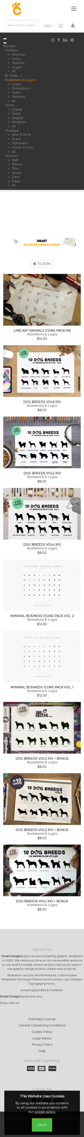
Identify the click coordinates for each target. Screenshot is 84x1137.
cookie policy (44, 1112)
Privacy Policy (42, 1044)
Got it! (42, 1125)
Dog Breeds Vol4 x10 (42, 545)
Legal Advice (42, 1038)
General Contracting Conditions (42, 1025)
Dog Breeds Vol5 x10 (42, 473)
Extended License (42, 1019)
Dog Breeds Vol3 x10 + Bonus (42, 759)
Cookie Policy (42, 1032)
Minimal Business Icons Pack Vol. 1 (42, 687)
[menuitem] (10, 46)
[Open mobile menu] (5, 38)
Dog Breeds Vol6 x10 (42, 402)
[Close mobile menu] (5, 43)
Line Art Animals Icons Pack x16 (42, 331)
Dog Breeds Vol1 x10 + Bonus (42, 901)
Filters (43, 264)
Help (42, 1051)
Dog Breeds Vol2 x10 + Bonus (42, 830)
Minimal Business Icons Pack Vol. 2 (42, 616)
